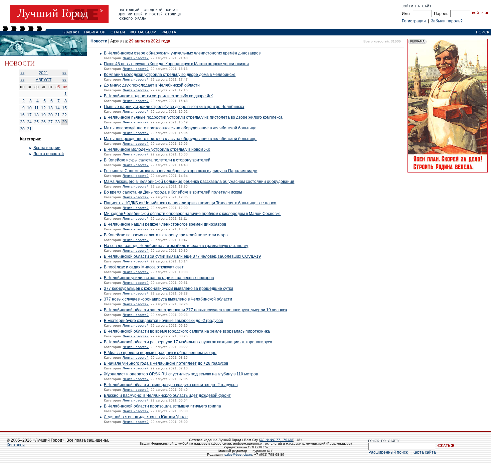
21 (57, 115)
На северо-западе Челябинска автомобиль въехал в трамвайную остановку (176, 245)
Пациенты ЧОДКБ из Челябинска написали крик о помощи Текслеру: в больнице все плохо (190, 203)
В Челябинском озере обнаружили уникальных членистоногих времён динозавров (182, 53)
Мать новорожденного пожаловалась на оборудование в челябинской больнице (180, 138)
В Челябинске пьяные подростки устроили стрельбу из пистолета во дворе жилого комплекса (193, 117)
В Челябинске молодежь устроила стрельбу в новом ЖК (157, 149)
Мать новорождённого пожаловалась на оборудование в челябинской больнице (180, 128)
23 (22, 122)
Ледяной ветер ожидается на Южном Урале (146, 417)
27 (50, 122)
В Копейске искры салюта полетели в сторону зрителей (157, 160)
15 (64, 108)
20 (50, 115)
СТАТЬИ (118, 32)
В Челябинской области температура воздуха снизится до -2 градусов (170, 384)
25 (36, 122)
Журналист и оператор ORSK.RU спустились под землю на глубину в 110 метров (181, 374)
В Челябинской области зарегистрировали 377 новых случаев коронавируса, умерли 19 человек (195, 310)
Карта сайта (424, 452)
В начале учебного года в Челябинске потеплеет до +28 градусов (166, 363)
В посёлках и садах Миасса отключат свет (144, 267)
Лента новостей (48, 153)
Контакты (16, 445)
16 (22, 115)
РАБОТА (169, 32)
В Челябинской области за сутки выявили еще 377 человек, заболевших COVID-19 (182, 256)
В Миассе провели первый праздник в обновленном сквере (160, 352)
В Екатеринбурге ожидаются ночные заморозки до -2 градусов (163, 320)
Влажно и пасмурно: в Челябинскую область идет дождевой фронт (167, 395)
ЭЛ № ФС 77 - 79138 (276, 440)
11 (36, 108)
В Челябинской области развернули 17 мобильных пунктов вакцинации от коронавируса (188, 342)
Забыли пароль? (447, 21)
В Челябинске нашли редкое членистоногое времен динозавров (165, 224)
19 (43, 115)
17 (29, 115)
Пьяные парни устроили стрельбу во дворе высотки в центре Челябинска (174, 106)
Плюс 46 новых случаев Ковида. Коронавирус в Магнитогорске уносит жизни (176, 64)
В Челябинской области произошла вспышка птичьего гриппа (162, 406)
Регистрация (414, 21)
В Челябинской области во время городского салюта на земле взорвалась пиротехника (187, 331)
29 (64, 122)
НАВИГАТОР (94, 32)
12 (43, 108)
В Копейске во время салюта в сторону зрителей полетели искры (166, 235)
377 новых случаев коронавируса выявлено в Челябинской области (168, 299)
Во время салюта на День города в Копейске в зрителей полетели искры (173, 192)
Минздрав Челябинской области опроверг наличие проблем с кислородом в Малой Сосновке (192, 213)
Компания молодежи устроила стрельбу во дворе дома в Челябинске (169, 74)
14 (57, 108)
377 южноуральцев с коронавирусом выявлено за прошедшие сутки (168, 288)
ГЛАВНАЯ (70, 32)
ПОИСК (482, 32)
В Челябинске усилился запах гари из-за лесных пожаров (159, 277)
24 (29, 122)
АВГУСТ (43, 80)
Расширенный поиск (387, 452)
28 (57, 122)
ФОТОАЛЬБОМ (143, 32)
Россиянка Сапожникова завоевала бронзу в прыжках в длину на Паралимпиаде (180, 170)
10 (29, 108)
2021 (43, 73)
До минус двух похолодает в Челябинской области (152, 85)
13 (50, 108)
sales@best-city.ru (238, 454)
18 (36, 115)
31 (29, 129)
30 (22, 129)
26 (43, 122)
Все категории (46, 147)
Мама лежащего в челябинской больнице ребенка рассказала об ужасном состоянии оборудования (199, 181)
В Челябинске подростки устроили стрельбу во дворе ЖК (158, 96)
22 (64, 115)
